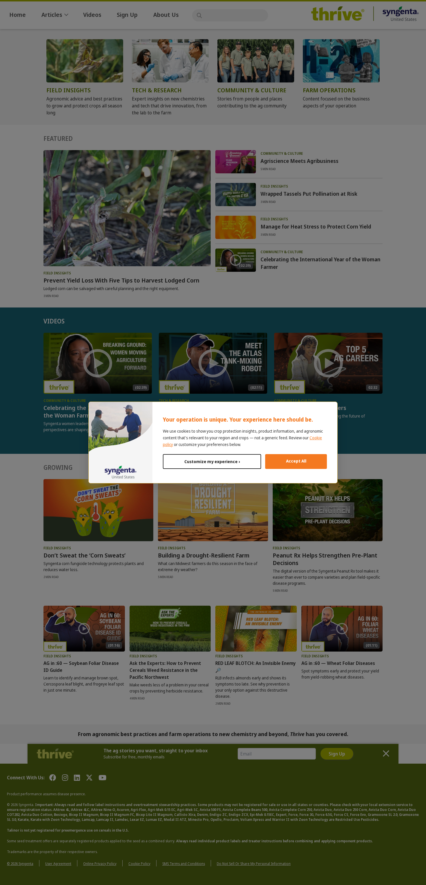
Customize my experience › (212, 461)
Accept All (296, 461)
